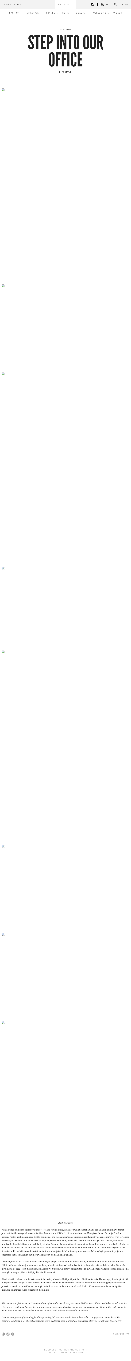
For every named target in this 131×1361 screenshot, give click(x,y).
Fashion (14, 13)
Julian (101, 1233)
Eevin (108, 1233)
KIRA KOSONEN (13, 4)
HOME (65, 13)
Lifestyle (33, 13)
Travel (50, 13)
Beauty (80, 13)
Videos (117, 13)
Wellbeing (99, 13)
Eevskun (118, 1233)
